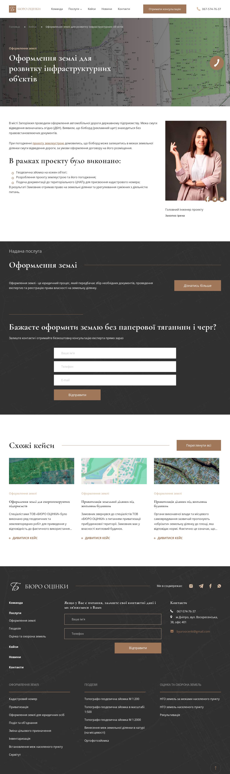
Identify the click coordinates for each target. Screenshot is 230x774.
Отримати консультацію (165, 9)
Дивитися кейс (170, 538)
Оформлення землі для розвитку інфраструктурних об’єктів (84, 26)
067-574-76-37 (211, 9)
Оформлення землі (168, 493)
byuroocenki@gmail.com (193, 631)
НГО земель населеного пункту (182, 707)
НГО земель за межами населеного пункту (190, 699)
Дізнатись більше (197, 285)
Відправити (138, 648)
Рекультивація (170, 715)
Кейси (92, 9)
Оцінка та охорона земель (180, 685)
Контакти (124, 9)
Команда (57, 9)
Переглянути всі (198, 445)
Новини (107, 9)
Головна (14, 26)
